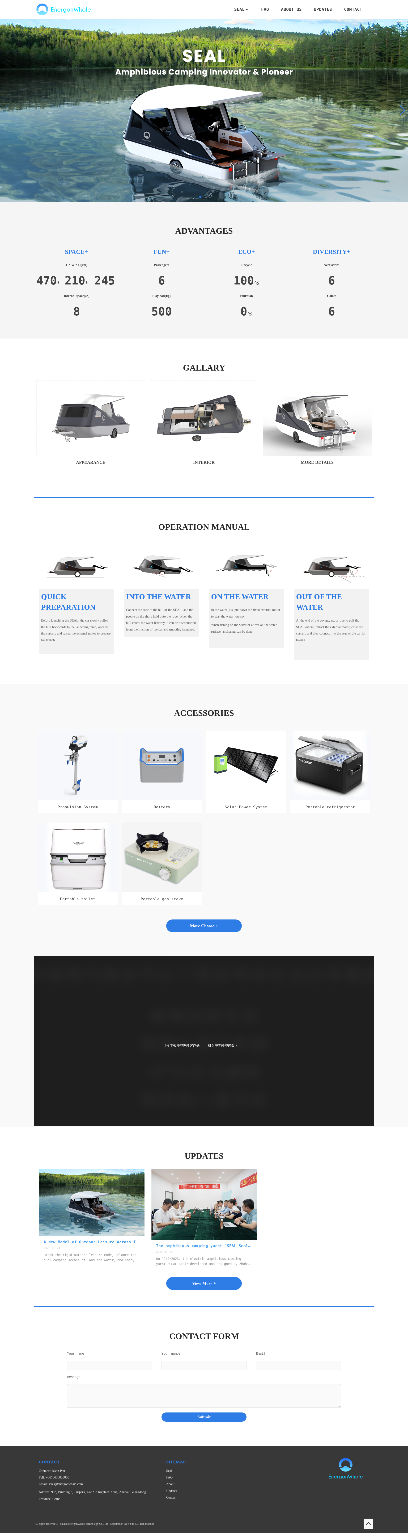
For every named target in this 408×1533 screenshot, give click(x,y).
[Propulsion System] (77, 799)
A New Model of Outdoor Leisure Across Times (92, 1242)
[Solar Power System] (246, 799)
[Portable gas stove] (162, 891)
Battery (162, 807)
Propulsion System (78, 807)
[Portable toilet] (77, 891)
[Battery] (162, 799)
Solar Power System (246, 807)
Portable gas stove (162, 899)
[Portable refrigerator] (330, 799)
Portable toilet (77, 899)
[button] (402, 110)
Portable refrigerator (330, 807)
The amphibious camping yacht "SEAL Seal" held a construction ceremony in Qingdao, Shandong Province (204, 1246)
